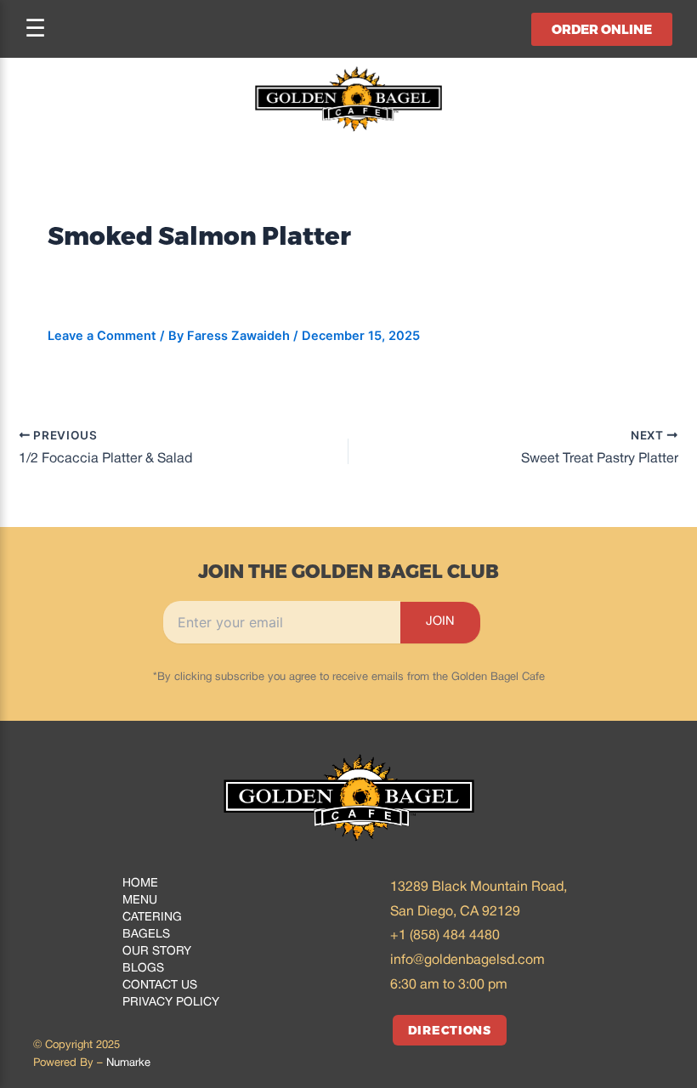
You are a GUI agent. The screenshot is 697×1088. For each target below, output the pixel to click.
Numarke (128, 1063)
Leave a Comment (102, 335)
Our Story (156, 951)
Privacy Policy (170, 1002)
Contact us (159, 985)
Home (140, 883)
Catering (152, 917)
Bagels (146, 934)
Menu (139, 900)
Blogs (143, 968)
